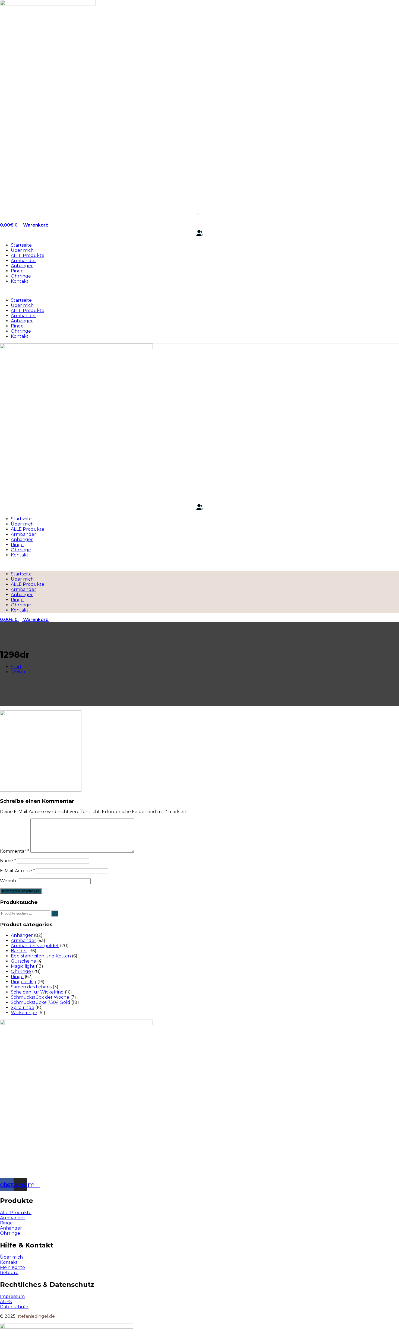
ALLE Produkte (27, 255)
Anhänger (22, 265)
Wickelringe (24, 1012)
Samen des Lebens (31, 986)
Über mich (22, 250)
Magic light (23, 966)
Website (9, 880)
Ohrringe (21, 276)
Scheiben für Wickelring (37, 992)
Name (8, 860)
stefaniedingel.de (36, 1316)
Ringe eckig (23, 981)
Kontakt (19, 281)
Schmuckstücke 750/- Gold (40, 1002)
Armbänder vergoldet (35, 945)
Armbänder (23, 260)
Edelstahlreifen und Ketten (41, 956)
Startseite (21, 245)
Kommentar (14, 851)
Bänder (19, 950)
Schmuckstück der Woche (40, 997)
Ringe (17, 270)
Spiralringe (22, 1007)
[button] (199, 290)
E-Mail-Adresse (17, 870)
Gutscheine (23, 961)
